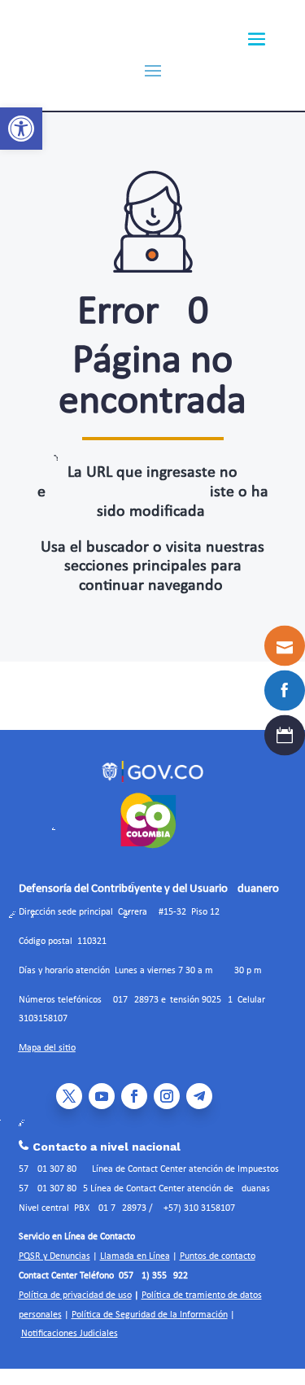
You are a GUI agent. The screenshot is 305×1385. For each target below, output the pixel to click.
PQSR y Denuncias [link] (54, 1256)
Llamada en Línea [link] (135, 1256)
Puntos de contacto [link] (217, 1256)
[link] (21, 128)
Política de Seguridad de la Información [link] (150, 1315)
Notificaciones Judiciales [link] (69, 1334)
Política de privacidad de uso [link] (75, 1295)
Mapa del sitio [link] (47, 1048)
